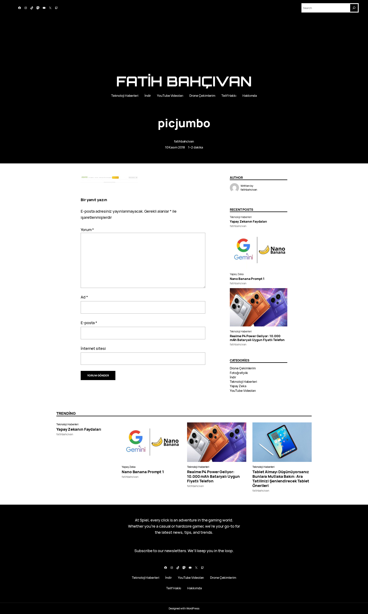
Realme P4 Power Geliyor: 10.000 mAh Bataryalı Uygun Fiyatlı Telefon (257, 338)
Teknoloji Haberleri (241, 217)
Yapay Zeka (237, 274)
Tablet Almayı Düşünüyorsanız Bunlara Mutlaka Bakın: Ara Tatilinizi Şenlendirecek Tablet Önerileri (280, 479)
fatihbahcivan (184, 141)
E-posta (89, 322)
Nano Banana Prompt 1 (247, 279)
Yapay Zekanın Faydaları (248, 221)
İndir (233, 377)
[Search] (354, 8)
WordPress (192, 608)
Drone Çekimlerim (243, 368)
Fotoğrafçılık (239, 373)
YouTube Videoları (243, 390)
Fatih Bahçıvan (184, 81)
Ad (84, 297)
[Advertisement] (184, 45)
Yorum (87, 229)
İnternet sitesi (93, 348)
